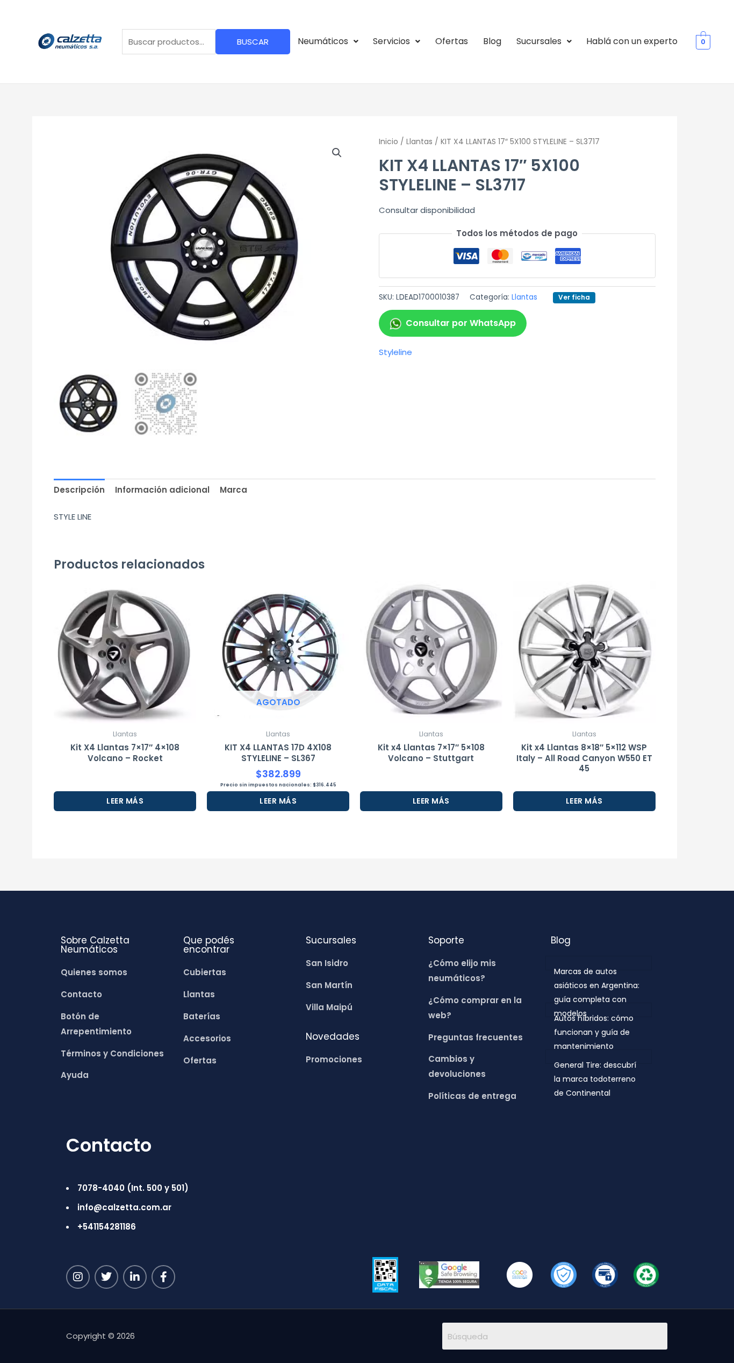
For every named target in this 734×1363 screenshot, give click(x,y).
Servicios (391, 41)
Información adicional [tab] (162, 489)
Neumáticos (323, 41)
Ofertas (451, 41)
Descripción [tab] (79, 489)
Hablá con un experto (632, 41)
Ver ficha (574, 297)
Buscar (253, 41)
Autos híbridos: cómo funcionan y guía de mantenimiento (594, 1032)
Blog (492, 41)
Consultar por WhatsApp (461, 323)
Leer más (124, 801)
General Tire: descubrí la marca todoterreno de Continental (595, 1079)
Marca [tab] (233, 489)
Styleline (395, 352)
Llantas (419, 142)
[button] (328, 41)
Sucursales (539, 41)
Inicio (388, 142)
